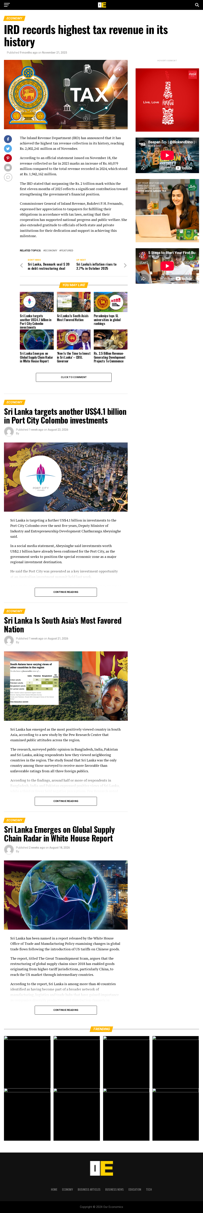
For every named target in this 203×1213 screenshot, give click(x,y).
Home (54, 1189)
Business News (114, 1189)
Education (134, 1189)
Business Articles (89, 1189)
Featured (67, 250)
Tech (149, 1189)
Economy (51, 250)
